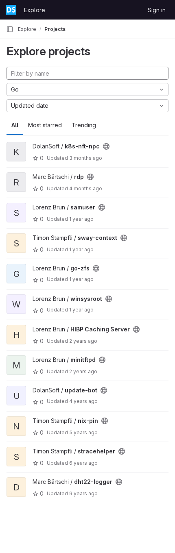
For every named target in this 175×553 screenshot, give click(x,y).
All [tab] (14, 125)
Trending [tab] (84, 125)
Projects (55, 29)
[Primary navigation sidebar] (9, 29)
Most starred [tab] (45, 125)
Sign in (157, 10)
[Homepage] (11, 9)
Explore (34, 10)
